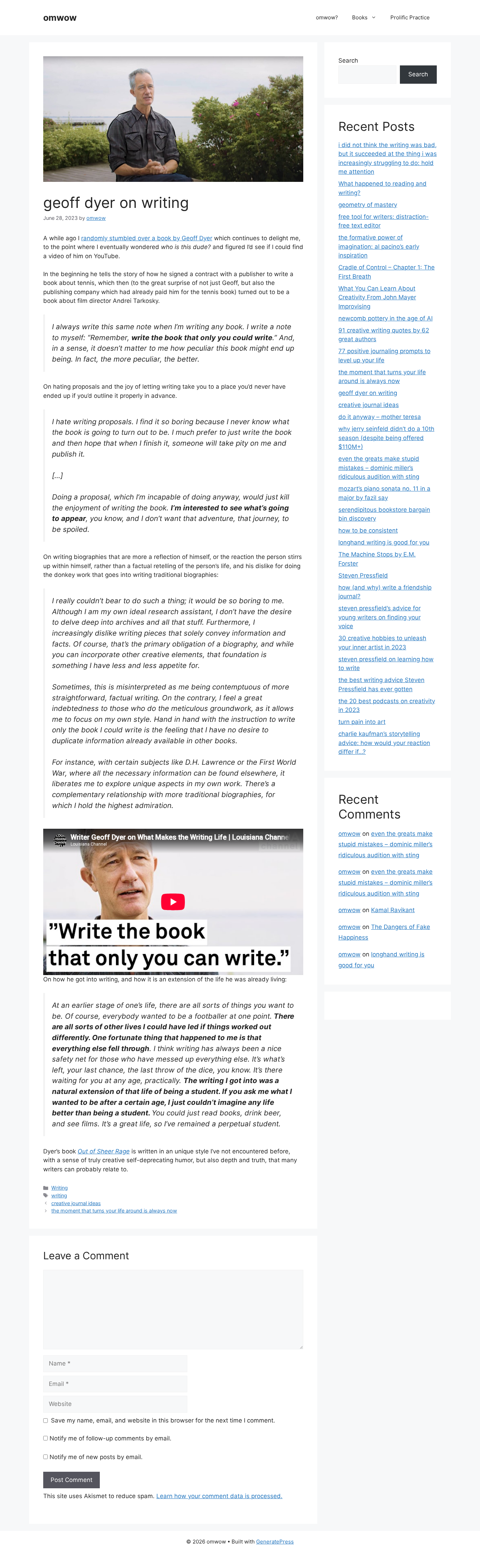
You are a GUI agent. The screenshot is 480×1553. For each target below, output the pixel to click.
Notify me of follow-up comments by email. (110, 1438)
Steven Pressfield (363, 575)
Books (360, 17)
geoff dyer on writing (367, 392)
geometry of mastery (367, 204)
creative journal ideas (76, 1203)
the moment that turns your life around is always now (114, 1211)
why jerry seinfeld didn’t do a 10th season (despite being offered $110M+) (386, 437)
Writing (59, 1188)
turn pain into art (361, 721)
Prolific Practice (410, 17)
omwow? (327, 17)
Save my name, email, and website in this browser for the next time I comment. (163, 1420)
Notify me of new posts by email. (96, 1456)
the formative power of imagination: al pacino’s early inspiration (378, 246)
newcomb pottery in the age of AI (385, 318)
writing (59, 1195)
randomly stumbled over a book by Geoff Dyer (146, 238)
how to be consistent (368, 530)
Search (348, 60)
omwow (60, 17)
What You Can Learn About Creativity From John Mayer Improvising (377, 297)
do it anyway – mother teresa (379, 416)
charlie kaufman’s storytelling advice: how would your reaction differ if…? (384, 742)
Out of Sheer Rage (104, 1151)
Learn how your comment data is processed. (219, 1496)
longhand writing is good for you (383, 542)
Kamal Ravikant (393, 910)
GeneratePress (275, 1541)
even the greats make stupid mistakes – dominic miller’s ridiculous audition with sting (378, 467)
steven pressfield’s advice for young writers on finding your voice (379, 617)
